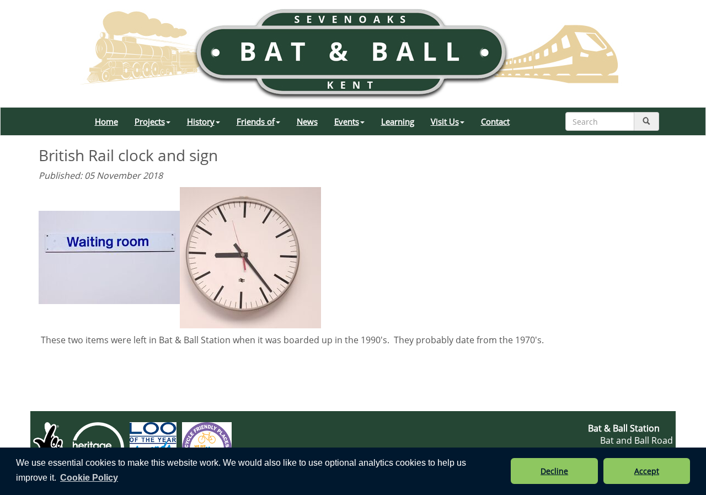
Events (346, 121)
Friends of (256, 121)
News (307, 121)
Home (106, 121)
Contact (495, 121)
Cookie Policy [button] (89, 477)
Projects (150, 121)
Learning (397, 121)
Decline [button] (554, 471)
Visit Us (445, 121)
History (201, 121)
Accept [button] (646, 471)
